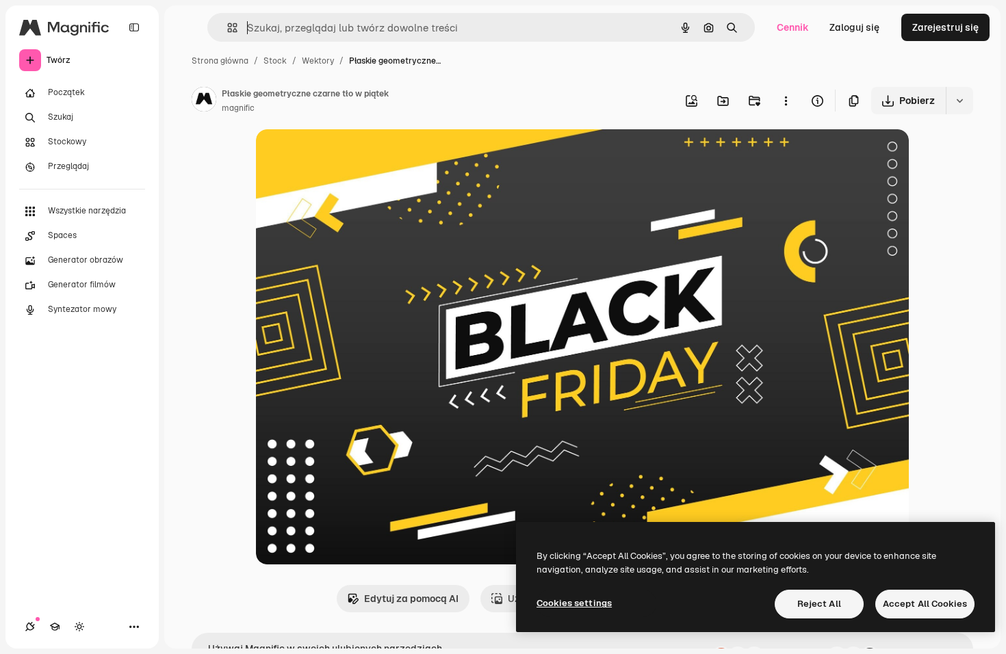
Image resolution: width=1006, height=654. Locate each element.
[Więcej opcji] (785, 100)
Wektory (318, 60)
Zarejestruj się (945, 27)
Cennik (793, 27)
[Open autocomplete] (227, 28)
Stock (275, 60)
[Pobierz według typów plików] (959, 100)
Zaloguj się (854, 27)
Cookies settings (574, 603)
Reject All (819, 604)
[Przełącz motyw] (79, 627)
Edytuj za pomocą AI (411, 598)
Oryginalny (350, 155)
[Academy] (55, 627)
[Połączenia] (30, 627)
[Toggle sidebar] (134, 27)
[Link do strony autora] (204, 101)
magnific (238, 108)
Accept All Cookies (925, 604)
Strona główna (220, 60)
